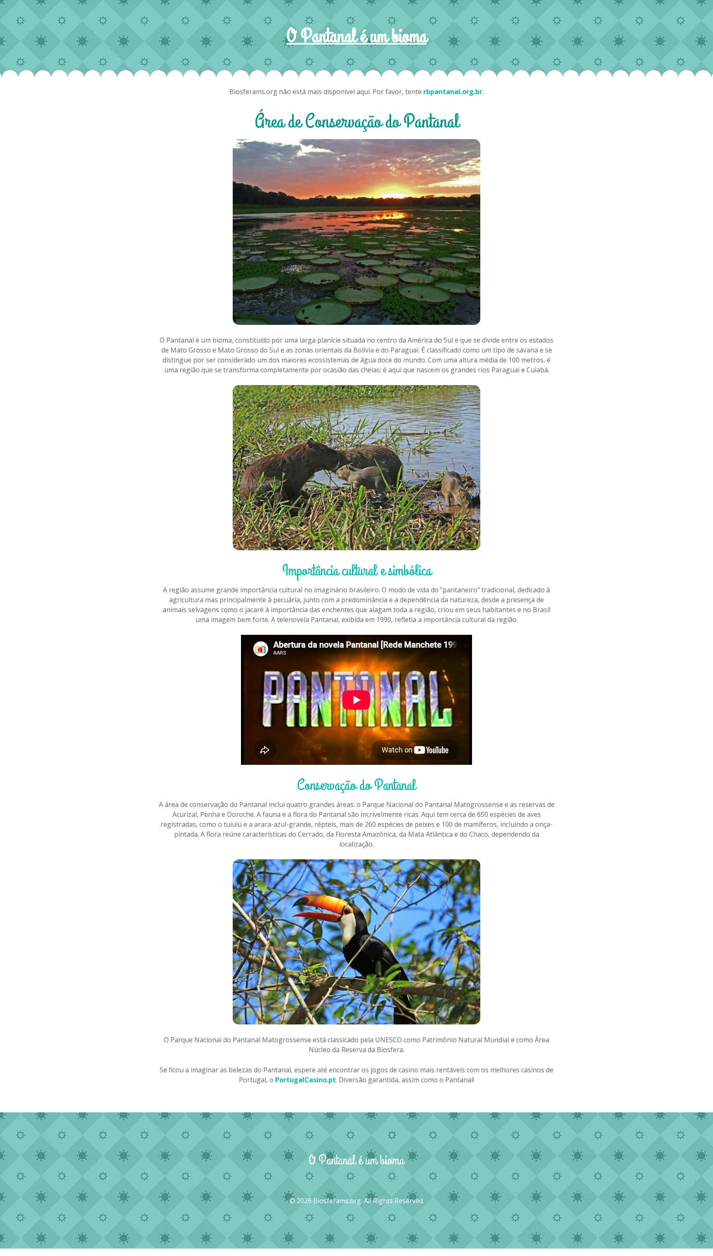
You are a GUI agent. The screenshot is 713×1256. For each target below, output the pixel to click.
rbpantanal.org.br (452, 91)
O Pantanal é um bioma (357, 37)
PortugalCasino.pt (305, 1079)
